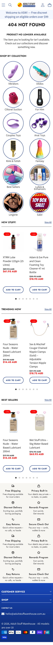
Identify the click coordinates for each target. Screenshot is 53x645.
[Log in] (42, 5)
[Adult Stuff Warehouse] (26, 5)
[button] (49, 5)
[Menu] (3, 5)
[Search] (10, 5)
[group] (13, 73)
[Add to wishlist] (18, 235)
